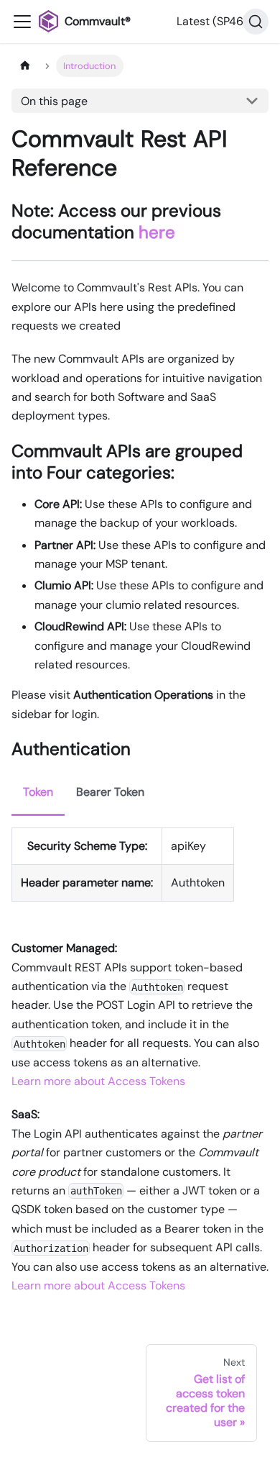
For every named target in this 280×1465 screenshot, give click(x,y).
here (157, 232)
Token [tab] (38, 791)
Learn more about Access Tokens (98, 1081)
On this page (54, 101)
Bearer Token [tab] (110, 791)
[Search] (256, 22)
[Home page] (25, 66)
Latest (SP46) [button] (212, 21)
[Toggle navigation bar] (22, 21)
